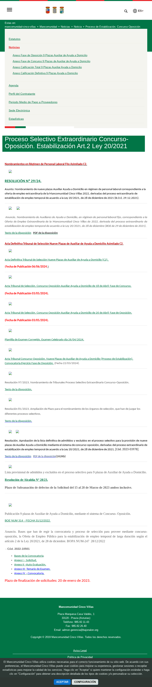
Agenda (13, 85)
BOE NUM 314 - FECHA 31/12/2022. (28, 520)
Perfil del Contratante (22, 93)
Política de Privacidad (80, 657)
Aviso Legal (80, 650)
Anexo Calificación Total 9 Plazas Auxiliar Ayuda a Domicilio (47, 67)
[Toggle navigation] (9, 10)
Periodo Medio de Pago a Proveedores (33, 102)
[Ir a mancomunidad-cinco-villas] (67, 10)
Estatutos (14, 39)
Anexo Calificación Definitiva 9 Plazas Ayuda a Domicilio (45, 73)
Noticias (14, 47)
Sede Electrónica (19, 110)
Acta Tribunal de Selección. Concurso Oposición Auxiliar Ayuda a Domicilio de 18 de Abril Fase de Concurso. (68, 286)
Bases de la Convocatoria (29, 556)
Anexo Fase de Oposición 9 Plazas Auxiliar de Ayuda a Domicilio (50, 55)
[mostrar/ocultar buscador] (126, 11)
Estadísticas (16, 118)
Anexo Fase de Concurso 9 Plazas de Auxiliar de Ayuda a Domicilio (51, 61)
